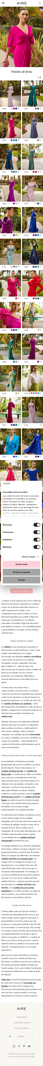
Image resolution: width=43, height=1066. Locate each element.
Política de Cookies (29, 1056)
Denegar (21, 580)
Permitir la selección (21, 572)
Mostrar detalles (29, 557)
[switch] (36, 532)
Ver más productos (21, 591)
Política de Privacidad (15, 1056)
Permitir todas (21, 564)
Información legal (29, 1054)
